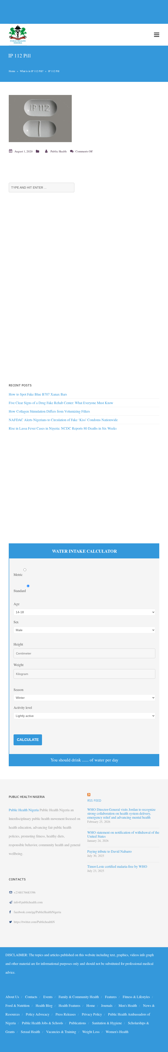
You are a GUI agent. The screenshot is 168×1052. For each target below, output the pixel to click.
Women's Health (117, 1031)
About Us (12, 996)
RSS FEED (94, 800)
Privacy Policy (92, 1014)
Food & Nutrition (17, 1005)
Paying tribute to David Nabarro (109, 851)
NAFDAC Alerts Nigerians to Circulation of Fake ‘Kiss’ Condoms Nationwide (63, 419)
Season (18, 689)
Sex (16, 622)
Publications (77, 1023)
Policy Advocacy (37, 1014)
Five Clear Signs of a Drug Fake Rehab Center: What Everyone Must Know (61, 402)
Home (12, 71)
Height (18, 644)
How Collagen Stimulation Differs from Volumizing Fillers (49, 411)
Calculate (28, 740)
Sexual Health (30, 1031)
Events (47, 996)
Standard (20, 590)
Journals (106, 1005)
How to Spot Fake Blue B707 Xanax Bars (38, 394)
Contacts (31, 996)
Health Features (69, 1005)
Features (111, 996)
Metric (18, 574)
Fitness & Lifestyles (136, 996)
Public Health (59, 151)
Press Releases (66, 1014)
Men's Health (128, 1005)
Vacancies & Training (61, 1031)
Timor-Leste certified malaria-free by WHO (117, 866)
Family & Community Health (79, 996)
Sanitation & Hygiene (107, 1023)
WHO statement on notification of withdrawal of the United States (123, 834)
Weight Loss (91, 1031)
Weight (18, 664)
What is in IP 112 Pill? (31, 71)
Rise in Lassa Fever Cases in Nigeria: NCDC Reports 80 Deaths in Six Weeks (63, 428)
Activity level (23, 707)
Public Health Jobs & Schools (42, 1023)
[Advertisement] (79, 12)
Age (16, 603)
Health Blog (44, 1005)
